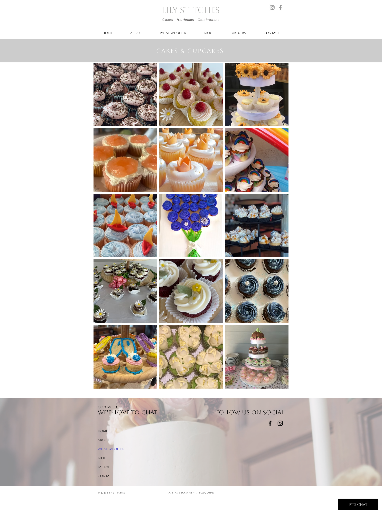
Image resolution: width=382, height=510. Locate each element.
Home (103, 431)
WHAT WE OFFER (107, 449)
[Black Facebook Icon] (270, 423)
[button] (173, 33)
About (103, 440)
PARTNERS (105, 467)
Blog (102, 458)
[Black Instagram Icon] (280, 423)
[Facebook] (280, 7)
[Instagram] (272, 7)
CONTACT (106, 476)
